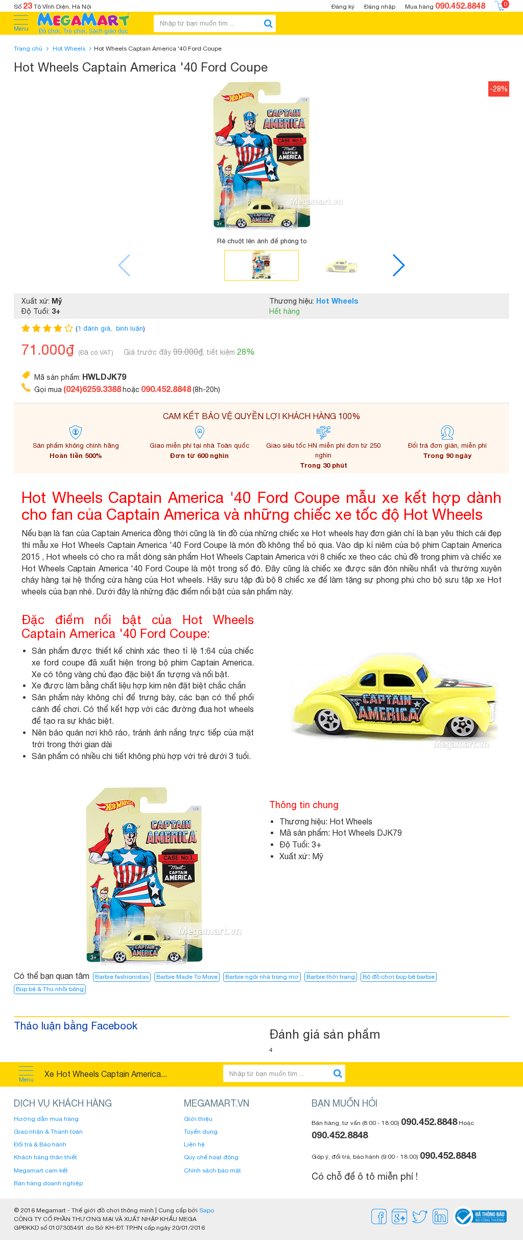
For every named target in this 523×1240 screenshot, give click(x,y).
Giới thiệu (198, 1118)
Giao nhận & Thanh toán (48, 1131)
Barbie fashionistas (122, 976)
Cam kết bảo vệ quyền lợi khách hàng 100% (262, 416)
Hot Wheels (69, 48)
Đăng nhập (379, 6)
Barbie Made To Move (187, 976)
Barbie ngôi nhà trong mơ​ (262, 976)
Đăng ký (342, 6)
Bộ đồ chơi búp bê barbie (399, 976)
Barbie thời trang (330, 976)
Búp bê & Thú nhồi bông (50, 989)
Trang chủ (28, 48)
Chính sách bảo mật (212, 1170)
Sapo (206, 1210)
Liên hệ (194, 1144)
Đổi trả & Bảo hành (40, 1144)
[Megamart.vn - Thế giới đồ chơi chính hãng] (90, 23)
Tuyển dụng (201, 1131)
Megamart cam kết (41, 1170)
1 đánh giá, (96, 328)
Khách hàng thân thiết (45, 1157)
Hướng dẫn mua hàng (46, 1118)
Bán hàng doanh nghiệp (48, 1183)
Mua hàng (445, 5)
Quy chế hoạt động (211, 1157)
